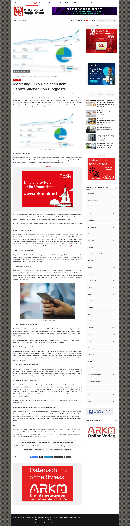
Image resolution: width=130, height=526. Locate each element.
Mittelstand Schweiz (53, 520)
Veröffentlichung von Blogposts (60, 449)
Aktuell (91, 94)
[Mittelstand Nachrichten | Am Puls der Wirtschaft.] (28, 12)
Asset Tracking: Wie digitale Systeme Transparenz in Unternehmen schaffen (105, 145)
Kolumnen (78, 2)
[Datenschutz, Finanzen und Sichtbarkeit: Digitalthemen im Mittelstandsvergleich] (91, 121)
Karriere (52, 2)
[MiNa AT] (89, 20)
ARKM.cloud (76, 517)
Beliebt (100, 94)
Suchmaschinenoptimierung (68, 246)
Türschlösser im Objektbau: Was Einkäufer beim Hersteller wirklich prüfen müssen (106, 136)
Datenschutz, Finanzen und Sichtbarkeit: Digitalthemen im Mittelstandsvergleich (106, 120)
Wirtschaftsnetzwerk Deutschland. (50, 522)
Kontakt (94, 2)
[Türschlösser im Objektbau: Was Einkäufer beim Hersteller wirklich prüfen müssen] (91, 137)
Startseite (17, 76)
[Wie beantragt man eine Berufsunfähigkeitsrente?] (91, 129)
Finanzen (43, 2)
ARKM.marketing (47, 166)
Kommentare (110, 94)
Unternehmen (20, 2)
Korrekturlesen (74, 446)
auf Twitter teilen (44, 442)
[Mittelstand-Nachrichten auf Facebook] (99, 414)
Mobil (61, 2)
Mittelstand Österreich (41, 520)
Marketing (28, 449)
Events (32, 2)
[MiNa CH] (87, 20)
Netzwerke (23, 76)
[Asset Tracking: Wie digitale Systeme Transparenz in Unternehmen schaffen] (91, 146)
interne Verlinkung (59, 446)
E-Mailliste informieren (40, 446)
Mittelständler (40, 449)
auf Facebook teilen (28, 442)
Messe (69, 2)
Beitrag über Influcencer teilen (64, 442)
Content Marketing (23, 446)
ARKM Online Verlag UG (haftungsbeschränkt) (56, 517)
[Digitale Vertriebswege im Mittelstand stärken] (91, 113)
